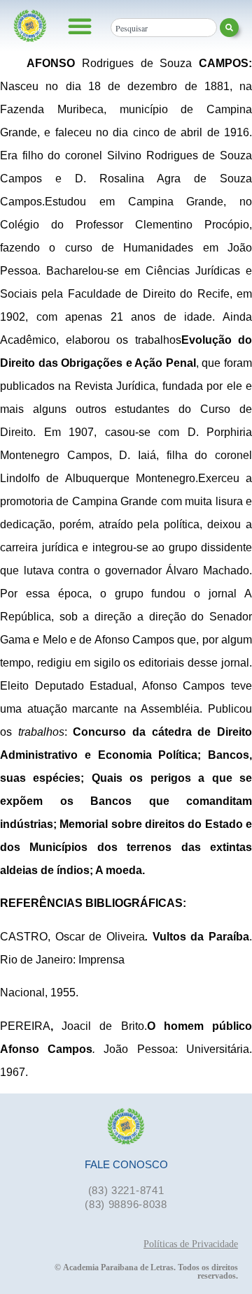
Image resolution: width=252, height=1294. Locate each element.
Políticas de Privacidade (191, 1244)
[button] (80, 26)
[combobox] (164, 27)
